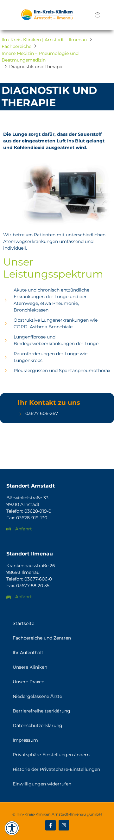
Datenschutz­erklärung (37, 725)
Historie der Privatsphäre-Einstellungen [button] (56, 769)
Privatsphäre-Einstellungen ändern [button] (51, 755)
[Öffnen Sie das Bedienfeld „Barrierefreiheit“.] (12, 828)
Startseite (23, 623)
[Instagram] (64, 825)
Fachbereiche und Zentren (42, 638)
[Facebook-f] (50, 825)
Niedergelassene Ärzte (37, 696)
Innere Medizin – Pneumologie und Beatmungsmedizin (40, 56)
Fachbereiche (16, 46)
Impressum (25, 740)
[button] (97, 15)
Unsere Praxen (28, 682)
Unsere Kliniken (30, 667)
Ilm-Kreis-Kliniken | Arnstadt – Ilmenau (44, 40)
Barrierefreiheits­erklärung (41, 711)
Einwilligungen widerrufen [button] (42, 784)
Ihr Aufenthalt (28, 652)
